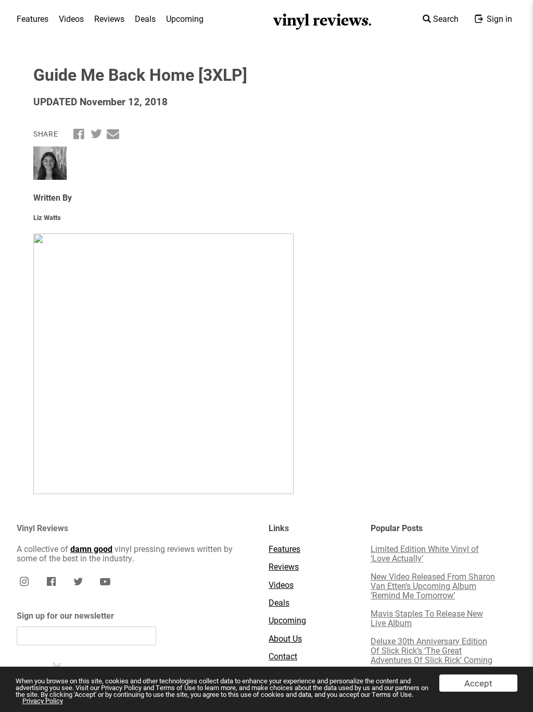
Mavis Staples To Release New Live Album (427, 618)
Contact (283, 656)
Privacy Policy (42, 700)
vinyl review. (323, 20)
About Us (285, 638)
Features (32, 18)
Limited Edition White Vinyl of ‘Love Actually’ (425, 553)
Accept (478, 683)
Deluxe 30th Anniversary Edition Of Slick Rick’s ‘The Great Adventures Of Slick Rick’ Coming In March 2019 (431, 655)
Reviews (109, 18)
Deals (145, 18)
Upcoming (185, 18)
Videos (71, 18)
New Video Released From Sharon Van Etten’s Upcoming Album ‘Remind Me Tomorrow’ (433, 586)
